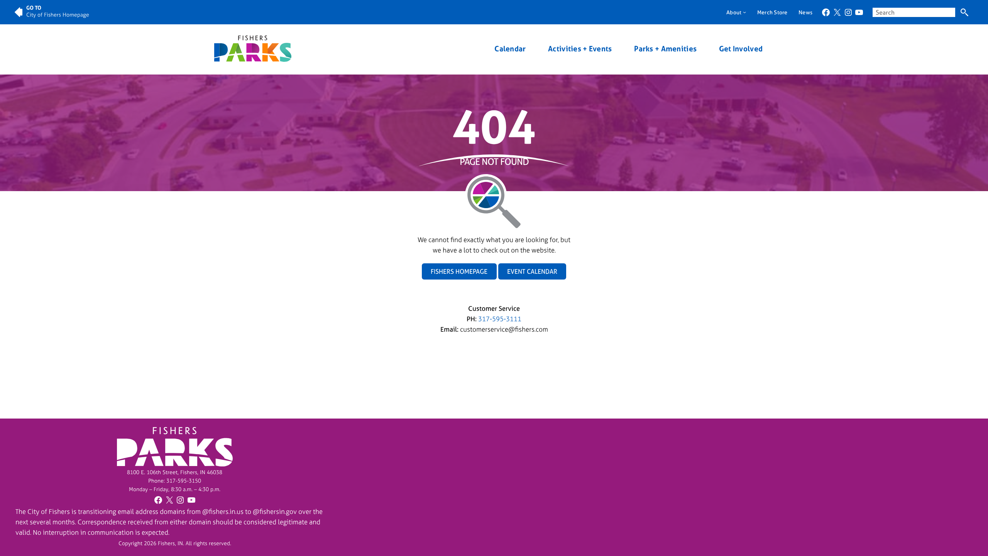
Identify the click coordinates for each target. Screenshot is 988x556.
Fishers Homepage (459, 271)
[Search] (964, 12)
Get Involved (741, 49)
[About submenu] (744, 12)
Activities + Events (580, 49)
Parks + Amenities (665, 49)
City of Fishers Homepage (57, 14)
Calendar (510, 49)
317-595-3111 (499, 318)
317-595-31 (180, 480)
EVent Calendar (532, 271)
